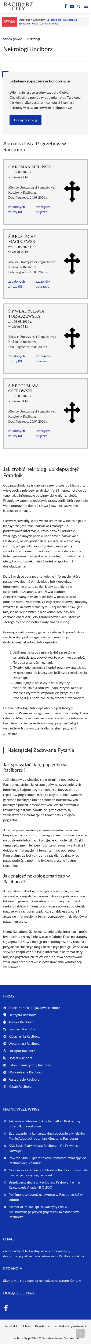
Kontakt (75, 1280)
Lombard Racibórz (21, 1029)
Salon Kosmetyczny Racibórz (29, 1065)
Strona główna (12, 39)
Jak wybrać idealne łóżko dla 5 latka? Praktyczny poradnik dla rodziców (44, 1124)
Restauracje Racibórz (23, 1079)
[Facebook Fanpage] (65, 6)
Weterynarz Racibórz (24, 1043)
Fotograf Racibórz (21, 1051)
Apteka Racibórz (20, 1022)
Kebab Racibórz (20, 1086)
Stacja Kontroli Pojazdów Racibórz (34, 1008)
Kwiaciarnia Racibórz (24, 1036)
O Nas (26, 1326)
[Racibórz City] (17, 6)
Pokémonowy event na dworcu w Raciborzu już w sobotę (46, 1197)
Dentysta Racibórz (22, 1015)
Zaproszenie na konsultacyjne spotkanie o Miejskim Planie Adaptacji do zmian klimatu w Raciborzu (47, 1136)
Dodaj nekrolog (25, 120)
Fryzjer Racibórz (20, 1058)
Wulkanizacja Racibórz (25, 1072)
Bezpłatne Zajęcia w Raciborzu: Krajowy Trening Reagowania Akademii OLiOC (44, 1185)
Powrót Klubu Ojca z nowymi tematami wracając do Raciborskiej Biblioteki (47, 1160)
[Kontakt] (71, 6)
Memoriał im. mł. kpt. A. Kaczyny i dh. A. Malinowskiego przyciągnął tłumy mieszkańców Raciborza (44, 1212)
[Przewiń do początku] (80, 1333)
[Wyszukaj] (78, 7)
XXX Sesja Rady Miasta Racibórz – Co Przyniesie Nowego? (44, 1148)
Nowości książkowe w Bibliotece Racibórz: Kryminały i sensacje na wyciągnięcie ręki (48, 1173)
